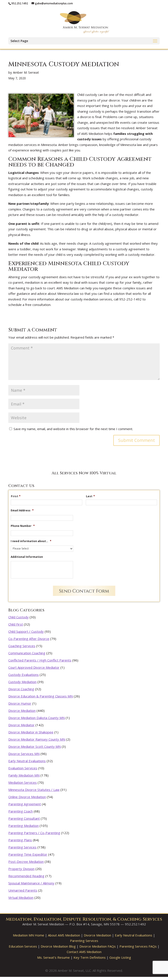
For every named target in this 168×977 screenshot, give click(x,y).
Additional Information (27, 556)
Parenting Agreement (24, 804)
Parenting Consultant (24, 818)
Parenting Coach (20, 811)
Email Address (22, 510)
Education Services (23, 946)
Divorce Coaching (21, 689)
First (16, 496)
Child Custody (18, 617)
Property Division (21, 869)
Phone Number (23, 526)
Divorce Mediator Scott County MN (34, 746)
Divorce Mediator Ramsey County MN (36, 739)
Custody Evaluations (23, 674)
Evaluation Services (22, 768)
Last (90, 496)
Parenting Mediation (23, 825)
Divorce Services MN (24, 753)
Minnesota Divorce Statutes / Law (34, 789)
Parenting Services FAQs (138, 946)
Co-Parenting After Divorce (28, 638)
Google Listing (120, 957)
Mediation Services (22, 782)
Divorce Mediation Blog (58, 946)
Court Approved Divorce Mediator (34, 667)
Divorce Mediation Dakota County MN (36, 718)
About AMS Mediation (64, 935)
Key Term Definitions (90, 957)
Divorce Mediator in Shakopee (30, 732)
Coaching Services (21, 646)
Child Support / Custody (26, 631)
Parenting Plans (20, 840)
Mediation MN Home (28, 935)
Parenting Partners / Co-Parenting (34, 833)
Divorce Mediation (22, 710)
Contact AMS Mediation (84, 952)
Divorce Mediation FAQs (97, 946)
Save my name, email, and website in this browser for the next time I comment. (73, 429)
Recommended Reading (26, 876)
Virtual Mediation (20, 897)
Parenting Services (22, 847)
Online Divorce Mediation (27, 797)
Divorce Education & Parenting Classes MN (40, 696)
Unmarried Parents (22, 890)
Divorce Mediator (21, 725)
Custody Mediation (22, 682)
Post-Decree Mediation (26, 861)
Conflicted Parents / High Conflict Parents (39, 660)
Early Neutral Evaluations (27, 761)
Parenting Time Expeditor (27, 854)
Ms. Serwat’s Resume (53, 957)
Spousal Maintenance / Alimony (31, 883)
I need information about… (31, 541)
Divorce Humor (19, 703)
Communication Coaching (26, 653)
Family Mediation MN (24, 775)
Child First (15, 624)
